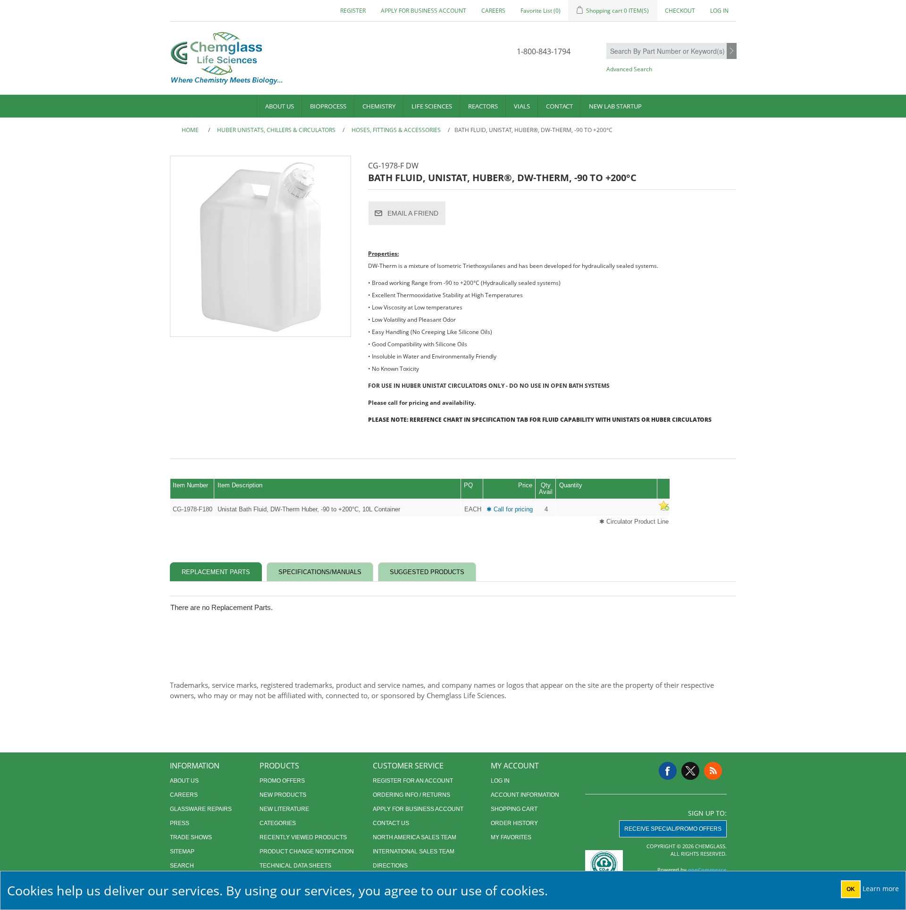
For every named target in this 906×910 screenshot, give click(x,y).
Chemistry (378, 106)
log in (500, 780)
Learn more (881, 888)
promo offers (282, 780)
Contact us (391, 823)
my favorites (511, 837)
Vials (522, 106)
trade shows (191, 837)
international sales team (413, 851)
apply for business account (423, 11)
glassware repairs (201, 809)
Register (353, 11)
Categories (278, 823)
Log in (719, 11)
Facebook (668, 771)
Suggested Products (427, 572)
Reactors (483, 106)
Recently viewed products (303, 837)
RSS (713, 771)
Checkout (680, 11)
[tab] (216, 572)
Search (732, 51)
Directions (390, 865)
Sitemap (182, 851)
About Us (279, 106)
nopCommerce (707, 869)
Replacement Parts (216, 572)
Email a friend (412, 213)
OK (851, 889)
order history (514, 823)
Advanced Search (629, 69)
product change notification (307, 851)
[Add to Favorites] (663, 509)
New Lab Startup (615, 106)
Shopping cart (514, 809)
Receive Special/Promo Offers (672, 829)
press (179, 823)
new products (283, 795)
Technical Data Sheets (295, 865)
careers (493, 11)
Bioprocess (328, 106)
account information (525, 795)
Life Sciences (431, 106)
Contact (559, 106)
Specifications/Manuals (319, 572)
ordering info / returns (411, 795)
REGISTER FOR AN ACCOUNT (413, 780)
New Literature (284, 809)
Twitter (690, 771)
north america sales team (414, 837)
